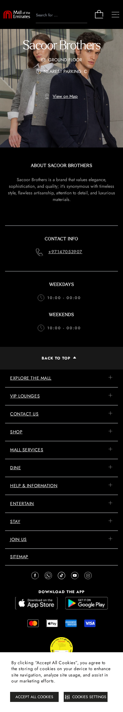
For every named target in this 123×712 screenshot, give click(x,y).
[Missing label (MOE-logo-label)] (17, 14)
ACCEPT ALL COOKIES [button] (34, 697)
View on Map (65, 96)
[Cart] (99, 17)
